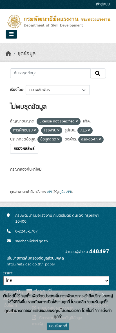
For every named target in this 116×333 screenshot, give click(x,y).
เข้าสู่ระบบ (103, 4)
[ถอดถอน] (77, 121)
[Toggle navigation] (11, 34)
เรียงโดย (16, 90)
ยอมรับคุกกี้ (58, 326)
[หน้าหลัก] (8, 53)
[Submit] (98, 73)
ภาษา (7, 273)
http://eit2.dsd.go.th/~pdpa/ (31, 264)
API (49, 191)
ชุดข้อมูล (26, 53)
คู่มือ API (65, 191)
